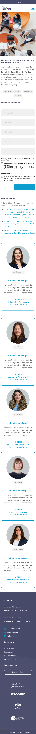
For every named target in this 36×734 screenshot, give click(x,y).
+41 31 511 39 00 (11, 732)
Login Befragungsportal (18, 2)
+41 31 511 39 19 (18, 509)
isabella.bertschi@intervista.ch (18, 302)
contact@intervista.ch (25, 732)
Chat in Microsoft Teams (18, 304)
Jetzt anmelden (18, 672)
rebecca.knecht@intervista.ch (18, 580)
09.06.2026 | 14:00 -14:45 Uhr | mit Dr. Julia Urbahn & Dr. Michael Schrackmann (19, 166)
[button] (3, 730)
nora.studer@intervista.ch (18, 512)
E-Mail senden (12, 632)
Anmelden (24, 187)
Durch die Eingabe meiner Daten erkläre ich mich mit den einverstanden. (19, 178)
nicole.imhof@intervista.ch (18, 377)
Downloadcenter (10, 656)
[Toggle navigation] (33, 8)
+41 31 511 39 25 (18, 577)
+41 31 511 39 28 (18, 442)
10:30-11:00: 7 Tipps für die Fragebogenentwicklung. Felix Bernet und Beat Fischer (19, 223)
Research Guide (10, 659)
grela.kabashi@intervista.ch (18, 444)
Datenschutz (9, 648)
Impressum (8, 652)
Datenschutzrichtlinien (22, 178)
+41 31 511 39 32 (18, 374)
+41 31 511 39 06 (18, 299)
